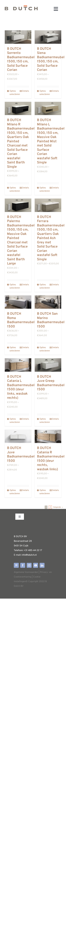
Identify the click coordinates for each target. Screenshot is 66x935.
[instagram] (29, 565)
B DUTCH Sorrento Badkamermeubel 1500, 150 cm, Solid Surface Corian (21, 59)
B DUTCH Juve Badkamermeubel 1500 (21, 454)
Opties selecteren (14, 93)
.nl (35, 555)
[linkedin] (42, 565)
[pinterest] (16, 565)
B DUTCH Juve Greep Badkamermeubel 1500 (50, 383)
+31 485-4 (29, 550)
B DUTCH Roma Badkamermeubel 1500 (21, 320)
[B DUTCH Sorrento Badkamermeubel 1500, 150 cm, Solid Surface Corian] (18, 37)
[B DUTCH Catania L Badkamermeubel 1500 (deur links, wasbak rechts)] (18, 365)
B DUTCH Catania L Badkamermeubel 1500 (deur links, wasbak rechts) (21, 387)
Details (25, 91)
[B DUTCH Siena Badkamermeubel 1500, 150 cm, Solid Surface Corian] (48, 37)
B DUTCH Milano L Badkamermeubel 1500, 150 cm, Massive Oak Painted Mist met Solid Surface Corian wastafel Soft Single (50, 141)
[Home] (21, 8)
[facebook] (22, 565)
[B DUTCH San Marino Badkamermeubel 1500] (48, 302)
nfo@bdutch (28, 555)
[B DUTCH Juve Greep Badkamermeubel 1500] (48, 365)
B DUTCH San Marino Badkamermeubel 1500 (50, 320)
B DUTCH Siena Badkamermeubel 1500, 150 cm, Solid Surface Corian (50, 59)
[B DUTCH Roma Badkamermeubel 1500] (18, 302)
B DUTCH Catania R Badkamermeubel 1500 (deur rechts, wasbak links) (50, 459)
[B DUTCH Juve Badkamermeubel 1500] (18, 436)
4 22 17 (38, 550)
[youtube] (35, 565)
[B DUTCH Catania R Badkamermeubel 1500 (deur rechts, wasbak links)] (48, 436)
